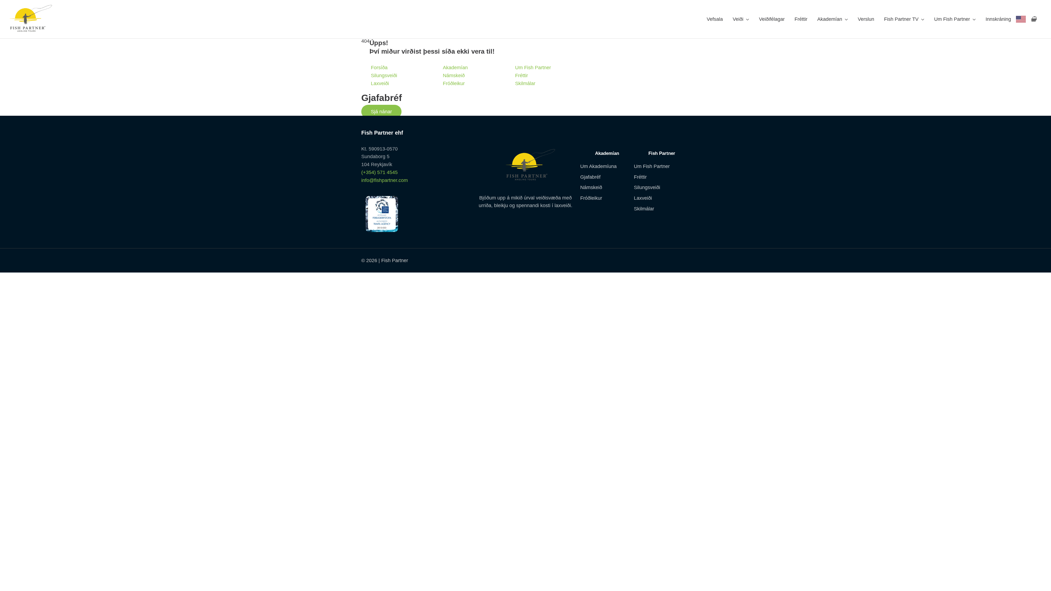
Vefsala (715, 19)
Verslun (866, 19)
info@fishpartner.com (384, 180)
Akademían (829, 19)
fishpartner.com (1021, 19)
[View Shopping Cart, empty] (1033, 19)
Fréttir (801, 19)
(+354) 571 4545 (379, 172)
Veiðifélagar (772, 19)
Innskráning (998, 19)
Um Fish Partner (952, 19)
